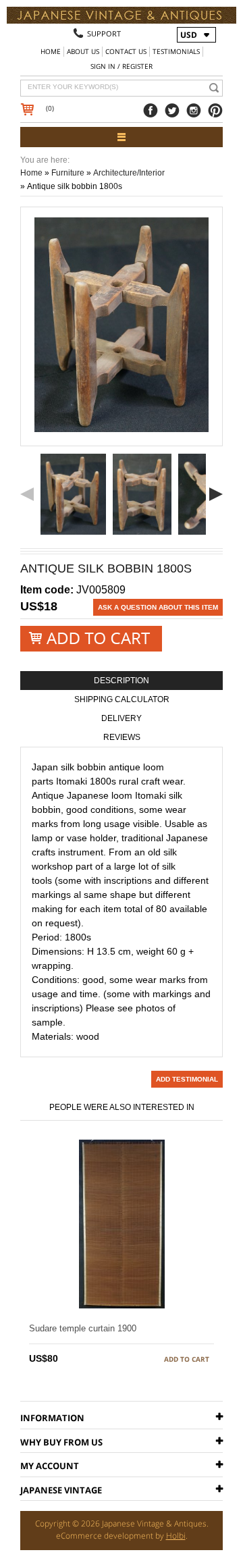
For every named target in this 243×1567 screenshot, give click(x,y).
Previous (27, 494)
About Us (83, 51)
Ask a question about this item (158, 607)
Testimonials (176, 51)
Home (50, 51)
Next (216, 494)
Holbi (176, 1535)
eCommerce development (104, 1535)
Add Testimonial (187, 1079)
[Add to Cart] (186, 1359)
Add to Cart (91, 639)
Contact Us (125, 51)
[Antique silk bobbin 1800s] (73, 494)
